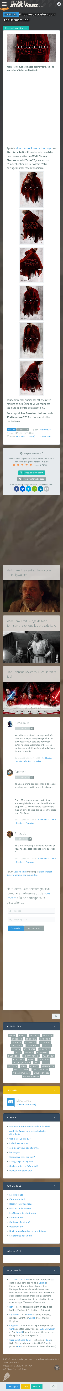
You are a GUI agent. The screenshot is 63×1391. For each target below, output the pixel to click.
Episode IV (31, 1039)
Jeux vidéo (44, 1049)
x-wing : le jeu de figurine (21, 1161)
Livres (18, 1052)
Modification (47, 758)
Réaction (27, 761)
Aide (25, 1386)
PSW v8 (6, 1359)
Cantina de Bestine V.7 (19, 1222)
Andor (12, 1035)
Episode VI (30, 1042)
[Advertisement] (31, 108)
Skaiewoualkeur (14, 874)
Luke (42, 1328)
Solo (23, 1066)
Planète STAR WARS (26, 4)
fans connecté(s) (26, 1102)
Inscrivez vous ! (34, 928)
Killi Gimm (14, 1314)
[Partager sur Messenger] (22, 489)
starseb (48, 871)
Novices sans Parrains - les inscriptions (27, 1231)
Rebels (31, 1059)
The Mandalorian (21, 1073)
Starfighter (48, 1066)
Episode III (17, 1039)
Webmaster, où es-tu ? (20, 1138)
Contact (55, 1359)
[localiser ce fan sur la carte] (32, 728)
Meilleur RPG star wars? (20, 1170)
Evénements (32, 1046)
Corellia (42, 1282)
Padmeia (20, 772)
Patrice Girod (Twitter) (25, 436)
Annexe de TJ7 (16, 1217)
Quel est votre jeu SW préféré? (23, 1166)
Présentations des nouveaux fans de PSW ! (29, 1126)
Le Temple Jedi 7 (17, 1194)
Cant (11, 1328)
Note (35, 1386)
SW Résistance (21, 1069)
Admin (19, 761)
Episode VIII (16, 1046)
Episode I (34, 1035)
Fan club (47, 1046)
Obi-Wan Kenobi (30, 1056)
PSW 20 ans (18, 1059)
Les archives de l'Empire (20, 1235)
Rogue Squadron (21, 1063)
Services (12, 1066)
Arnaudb (20, 833)
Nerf (11, 1306)
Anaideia (33, 874)
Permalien (37, 761)
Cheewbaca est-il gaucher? (22, 1156)
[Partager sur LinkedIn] (40, 489)
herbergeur (14, 1152)
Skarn (41, 871)
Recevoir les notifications (16, 28)
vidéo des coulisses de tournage (33, 148)
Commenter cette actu (34, 478)
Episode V (16, 1042)
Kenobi (19, 1332)
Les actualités (20, 871)
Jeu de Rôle (29, 1049)
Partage (12, 1386)
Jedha (32, 1317)
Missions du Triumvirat (20, 1208)
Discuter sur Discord (34, 472)
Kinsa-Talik (22, 723)
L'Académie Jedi (17, 1199)
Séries (46, 1063)
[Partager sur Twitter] (28, 489)
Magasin (29, 1052)
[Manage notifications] (57, 1367)
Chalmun (13, 1325)
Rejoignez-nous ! (12, 1362)
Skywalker (50, 1328)
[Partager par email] (46, 489)
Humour (16, 1049)
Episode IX (45, 1039)
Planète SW (48, 1056)
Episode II (47, 1035)
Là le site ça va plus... (19, 1143)
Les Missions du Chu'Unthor (22, 1212)
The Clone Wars (40, 1069)
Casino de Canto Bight (20, 1339)
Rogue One (43, 1059)
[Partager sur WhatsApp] (34, 489)
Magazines (42, 1052)
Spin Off (34, 1066)
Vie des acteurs (31, 1076)
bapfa (25, 874)
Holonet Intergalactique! (21, 1203)
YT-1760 (13, 1279)
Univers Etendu (41, 1073)
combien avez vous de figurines (24, 1147)
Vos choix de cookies (40, 1359)
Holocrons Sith (16, 1226)
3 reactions (46, 436)
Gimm (29, 1314)
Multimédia (13, 1056)
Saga (36, 1063)
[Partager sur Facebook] (16, 489)
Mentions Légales (20, 1359)
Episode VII (45, 1042)
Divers (22, 1035)
